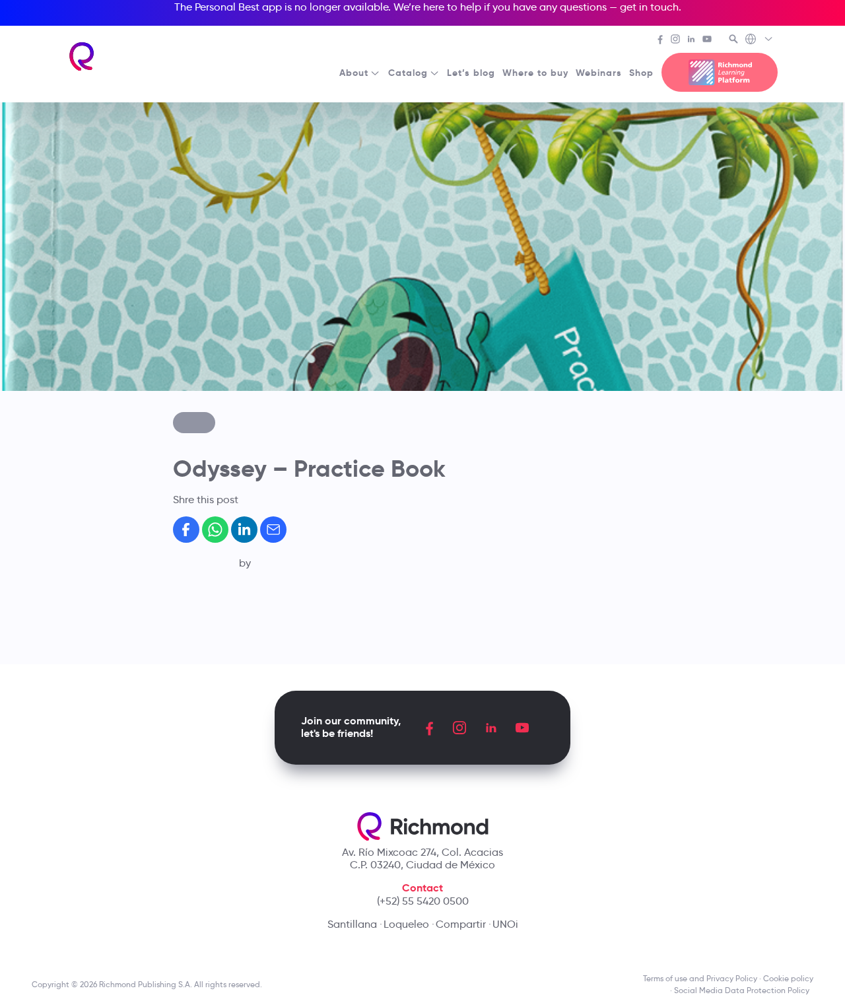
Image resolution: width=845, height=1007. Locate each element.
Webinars (599, 73)
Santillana (352, 924)
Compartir (461, 924)
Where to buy (535, 73)
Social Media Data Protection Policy (743, 990)
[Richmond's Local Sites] (759, 40)
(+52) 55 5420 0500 (423, 901)
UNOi (505, 924)
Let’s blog (471, 73)
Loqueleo (406, 924)
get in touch (649, 7)
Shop (641, 73)
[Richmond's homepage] (82, 56)
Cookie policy (788, 978)
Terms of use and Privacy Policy (700, 978)
